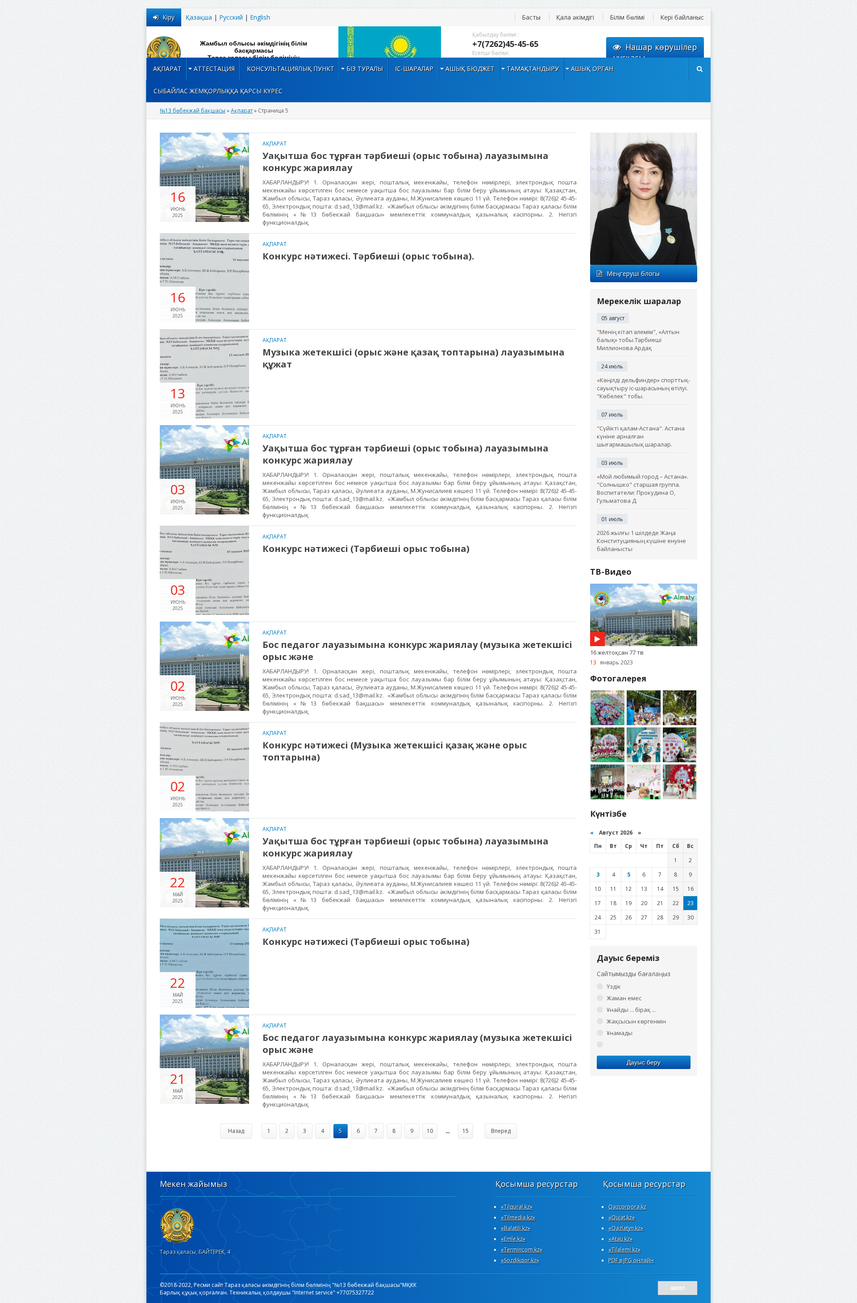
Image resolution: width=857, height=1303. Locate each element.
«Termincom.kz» (521, 1249)
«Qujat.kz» (621, 1217)
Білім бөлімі (627, 17)
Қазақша (199, 17)
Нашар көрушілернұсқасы (655, 52)
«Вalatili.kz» (515, 1228)
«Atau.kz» (620, 1239)
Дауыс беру (644, 1062)
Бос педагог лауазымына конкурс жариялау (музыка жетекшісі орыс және (417, 651)
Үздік (614, 986)
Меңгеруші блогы (633, 273)
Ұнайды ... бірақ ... (631, 1010)
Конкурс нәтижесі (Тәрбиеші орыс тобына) (366, 549)
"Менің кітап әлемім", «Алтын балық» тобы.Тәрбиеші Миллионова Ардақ (638, 340)
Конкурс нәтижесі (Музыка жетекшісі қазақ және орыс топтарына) (394, 751)
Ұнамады (619, 1033)
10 (430, 1131)
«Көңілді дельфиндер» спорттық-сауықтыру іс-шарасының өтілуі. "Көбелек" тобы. (643, 388)
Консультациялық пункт (290, 68)
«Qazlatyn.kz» (625, 1228)
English (260, 17)
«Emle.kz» (513, 1239)
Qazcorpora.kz (627, 1207)
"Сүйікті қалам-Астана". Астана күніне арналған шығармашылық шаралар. (641, 436)
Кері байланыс (682, 17)
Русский (231, 17)
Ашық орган (592, 68)
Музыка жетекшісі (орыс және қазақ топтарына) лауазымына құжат (413, 358)
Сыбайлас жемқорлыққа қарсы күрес (218, 91)
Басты (531, 17)
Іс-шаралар (414, 68)
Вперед (501, 1131)
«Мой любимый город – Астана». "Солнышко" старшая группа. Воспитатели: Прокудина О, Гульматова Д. (642, 488)
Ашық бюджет (470, 68)
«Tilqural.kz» (517, 1207)
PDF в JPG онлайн (631, 1260)
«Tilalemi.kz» (624, 1249)
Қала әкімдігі (575, 17)
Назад (236, 1131)
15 (465, 1131)
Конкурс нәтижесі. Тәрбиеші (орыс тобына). (368, 256)
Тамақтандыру (533, 68)
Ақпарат (167, 68)
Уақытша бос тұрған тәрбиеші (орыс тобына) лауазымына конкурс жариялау (405, 162)
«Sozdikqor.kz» (520, 1260)
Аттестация (214, 68)
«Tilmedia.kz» (518, 1217)
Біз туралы (364, 68)
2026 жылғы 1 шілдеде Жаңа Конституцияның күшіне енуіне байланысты (641, 541)
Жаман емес (624, 998)
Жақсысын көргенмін (636, 1021)
